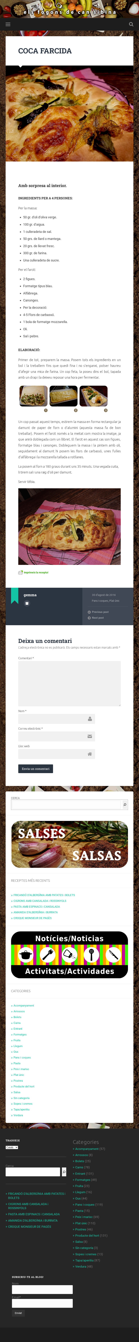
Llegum (18, 1046)
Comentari (26, 658)
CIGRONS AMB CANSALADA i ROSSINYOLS (40, 901)
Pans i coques (100, 600)
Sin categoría (22, 1098)
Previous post (100, 612)
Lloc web (24, 746)
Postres (18, 1080)
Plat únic (114, 600)
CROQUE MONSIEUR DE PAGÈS (33, 918)
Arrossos (19, 1011)
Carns (17, 1023)
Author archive (27, 603)
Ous (16, 1051)
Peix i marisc (21, 1069)
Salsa (17, 1092)
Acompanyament (24, 1005)
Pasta (17, 1063)
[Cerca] (125, 804)
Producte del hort (24, 1086)
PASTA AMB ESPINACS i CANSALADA (37, 906)
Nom (22, 711)
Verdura (18, 1115)
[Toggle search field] (131, 24)
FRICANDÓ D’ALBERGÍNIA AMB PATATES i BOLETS (44, 895)
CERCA (15, 798)
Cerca (10, 1166)
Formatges (20, 1034)
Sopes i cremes (23, 1103)
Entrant (18, 1028)
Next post (98, 617)
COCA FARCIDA (45, 50)
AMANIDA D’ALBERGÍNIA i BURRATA (36, 912)
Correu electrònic (30, 728)
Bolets (17, 1017)
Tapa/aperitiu (22, 1109)
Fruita (17, 1040)
